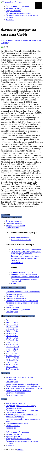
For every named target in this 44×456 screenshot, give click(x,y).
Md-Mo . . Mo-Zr (12, 356)
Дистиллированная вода (16, 298)
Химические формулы (15, 296)
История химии (12, 228)
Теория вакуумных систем (22, 272)
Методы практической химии (18, 13)
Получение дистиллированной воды (21, 406)
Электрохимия (17, 263)
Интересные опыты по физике (18, 391)
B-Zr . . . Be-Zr (12, 329)
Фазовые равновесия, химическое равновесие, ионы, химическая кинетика (25, 258)
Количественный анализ (21, 240)
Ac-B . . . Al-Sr (12, 322)
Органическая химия (14, 223)
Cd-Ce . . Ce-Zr (12, 336)
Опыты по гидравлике (15, 393)
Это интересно (12, 312)
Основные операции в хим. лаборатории (23, 292)
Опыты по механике (14, 395)
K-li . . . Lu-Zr (11, 353)
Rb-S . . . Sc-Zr (12, 364)
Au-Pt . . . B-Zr (12, 327)
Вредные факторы (13, 11)
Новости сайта (17, 281)
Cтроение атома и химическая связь (26, 249)
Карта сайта (11, 428)
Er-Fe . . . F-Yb (12, 342)
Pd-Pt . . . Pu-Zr (12, 362)
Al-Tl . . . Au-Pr (12, 324)
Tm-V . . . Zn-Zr (12, 369)
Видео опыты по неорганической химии (23, 386)
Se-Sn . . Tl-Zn (11, 367)
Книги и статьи (12, 307)
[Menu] (38, 5)
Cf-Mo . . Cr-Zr (12, 338)
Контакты (10, 19)
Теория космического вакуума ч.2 (25, 277)
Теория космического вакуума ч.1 (25, 274)
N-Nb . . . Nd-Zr (12, 358)
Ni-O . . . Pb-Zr (12, 360)
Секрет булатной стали (15, 412)
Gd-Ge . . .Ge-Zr (12, 347)
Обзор (8, 320)
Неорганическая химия (15, 225)
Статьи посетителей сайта (17, 423)
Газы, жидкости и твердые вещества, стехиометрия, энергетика (26, 252)
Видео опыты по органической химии (22, 384)
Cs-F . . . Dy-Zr (12, 340)
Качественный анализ (20, 237)
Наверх (20, 449)
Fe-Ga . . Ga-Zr (12, 344)
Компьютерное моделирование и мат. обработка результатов (21, 415)
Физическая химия (14, 221)
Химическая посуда (14, 8)
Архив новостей (13, 426)
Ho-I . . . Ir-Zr (11, 351)
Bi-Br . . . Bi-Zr (12, 331)
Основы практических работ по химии (22, 301)
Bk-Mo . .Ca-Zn (12, 333)
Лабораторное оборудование (18, 6)
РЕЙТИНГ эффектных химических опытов (24, 388)
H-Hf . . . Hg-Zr (12, 349)
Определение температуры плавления (22, 410)
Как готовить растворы (15, 403)
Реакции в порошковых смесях (24, 279)
